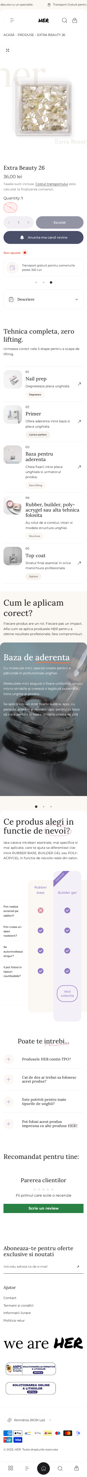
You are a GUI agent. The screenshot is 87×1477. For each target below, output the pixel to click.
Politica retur (14, 1320)
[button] (12, 20)
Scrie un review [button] (44, 1208)
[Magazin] (10, 1468)
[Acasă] (43, 1468)
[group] (43, 100)
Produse (26, 35)
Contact (9, 1298)
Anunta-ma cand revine (48, 237)
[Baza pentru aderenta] (79, 467)
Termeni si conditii (18, 1305)
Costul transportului (51, 184)
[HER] (44, 20)
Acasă (8, 35)
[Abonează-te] (78, 1266)
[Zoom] (7, 50)
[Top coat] (79, 563)
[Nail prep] (79, 384)
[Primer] (79, 421)
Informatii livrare (17, 1313)
